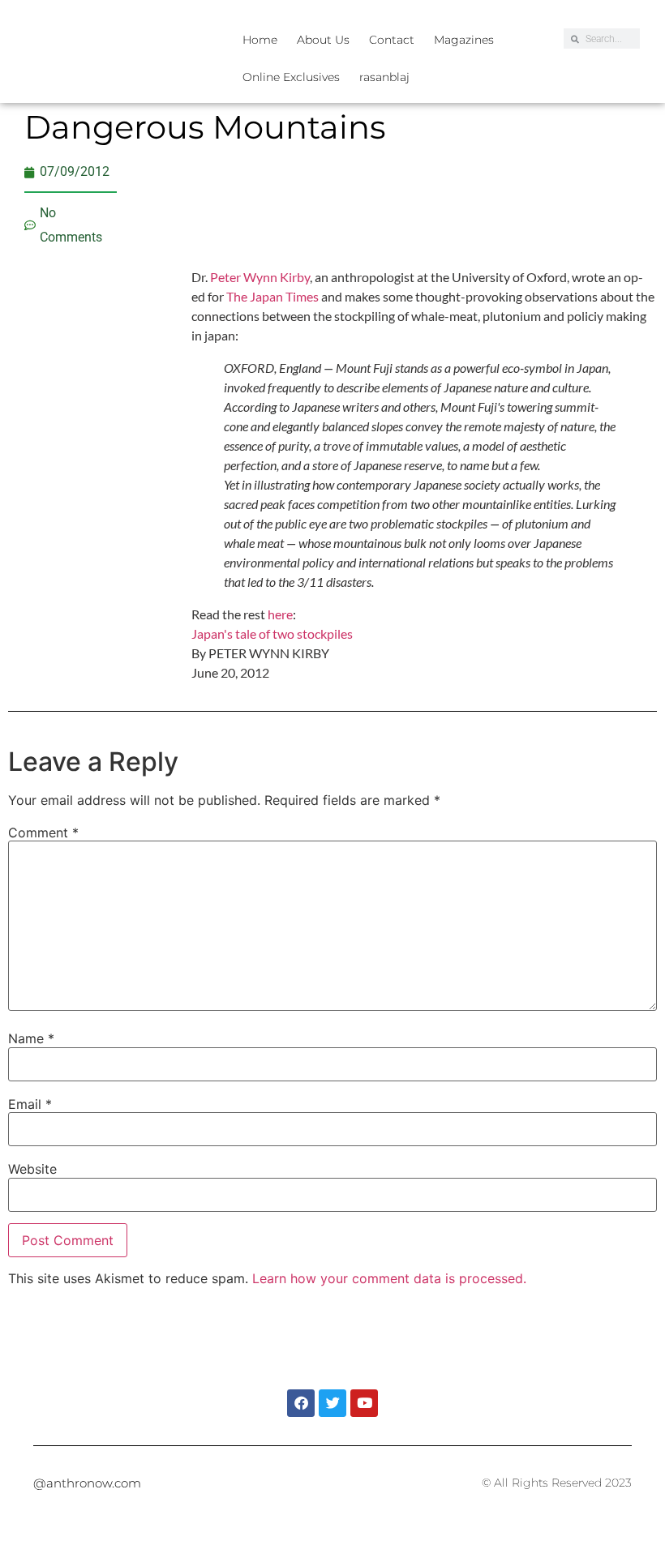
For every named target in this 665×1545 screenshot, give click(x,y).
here (280, 614)
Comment (43, 832)
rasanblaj (384, 77)
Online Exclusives (291, 77)
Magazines (464, 39)
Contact (391, 39)
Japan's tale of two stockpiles (272, 633)
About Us (323, 39)
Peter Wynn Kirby (260, 277)
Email (30, 1104)
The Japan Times (272, 296)
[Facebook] (301, 1403)
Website (32, 1168)
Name (31, 1038)
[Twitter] (332, 1403)
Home (259, 39)
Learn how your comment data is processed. (389, 1278)
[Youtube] (364, 1403)
